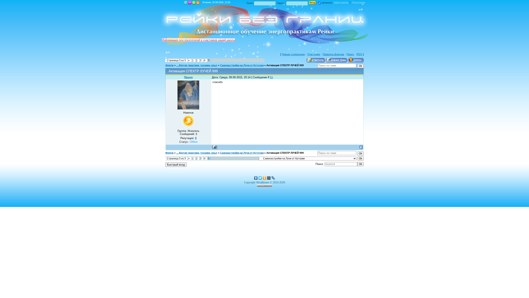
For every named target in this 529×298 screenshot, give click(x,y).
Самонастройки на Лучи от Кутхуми (242, 65)
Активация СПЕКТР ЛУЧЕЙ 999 (285, 65)
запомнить (326, 2)
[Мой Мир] (269, 178)
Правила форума (333, 54)
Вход (193, 2)
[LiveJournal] (273, 178)
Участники (313, 54)
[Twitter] (260, 178)
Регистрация (189, 2)
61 (271, 77)
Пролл (188, 77)
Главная (185, 2)
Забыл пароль (341, 2)
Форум (169, 65)
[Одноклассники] (264, 178)
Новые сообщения (293, 54)
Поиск (350, 54)
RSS (198, 2)
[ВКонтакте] (256, 178)
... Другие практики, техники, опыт (196, 65)
